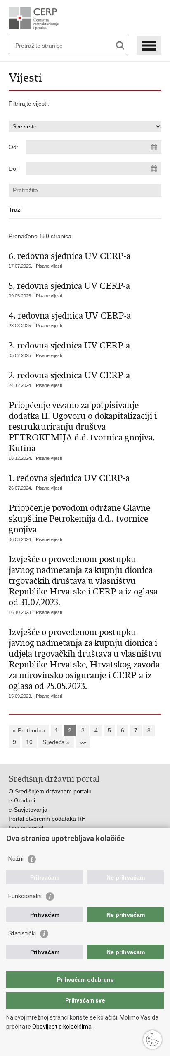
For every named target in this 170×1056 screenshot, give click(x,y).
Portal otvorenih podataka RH (47, 818)
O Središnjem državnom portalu (50, 791)
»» (83, 742)
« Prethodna (29, 730)
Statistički (22, 933)
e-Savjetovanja (28, 809)
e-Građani (22, 800)
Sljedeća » (56, 742)
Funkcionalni (25, 896)
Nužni (16, 859)
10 (29, 742)
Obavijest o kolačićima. (62, 1026)
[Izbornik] (149, 45)
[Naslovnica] (85, 18)
